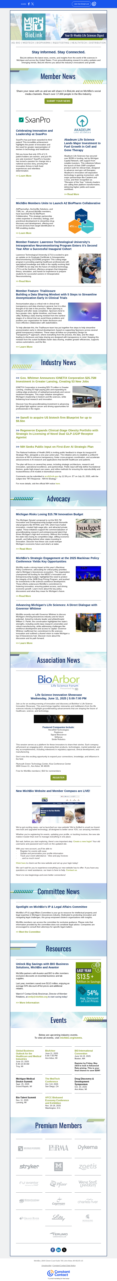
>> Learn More (23, 176)
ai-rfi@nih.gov (52, 476)
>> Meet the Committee (28, 932)
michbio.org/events (71, 1037)
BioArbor (50, 1051)
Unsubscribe (46, 1266)
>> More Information (28, 1002)
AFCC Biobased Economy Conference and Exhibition (57, 1100)
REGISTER (58, 777)
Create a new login (82, 841)
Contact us (71, 870)
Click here (21, 863)
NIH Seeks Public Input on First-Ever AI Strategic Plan (56, 446)
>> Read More (71, 194)
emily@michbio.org (38, 997)
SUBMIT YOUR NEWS (58, 101)
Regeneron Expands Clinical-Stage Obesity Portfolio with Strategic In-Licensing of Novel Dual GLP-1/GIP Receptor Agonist (57, 434)
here (58, 483)
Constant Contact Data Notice (64, 1266)
